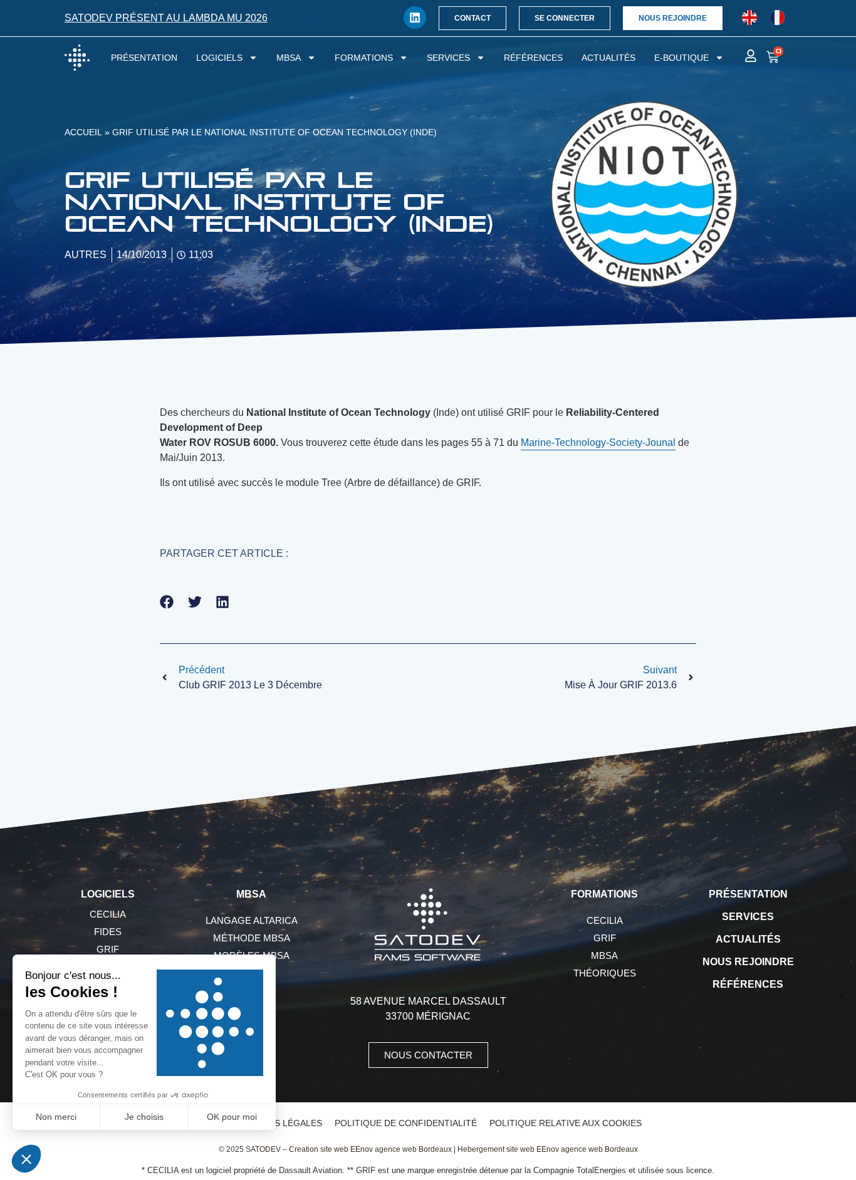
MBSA (288, 58)
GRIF (108, 949)
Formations (364, 58)
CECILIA (108, 914)
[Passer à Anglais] (749, 18)
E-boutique (681, 58)
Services (448, 58)
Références (533, 58)
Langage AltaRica (252, 920)
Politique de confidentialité (406, 1123)
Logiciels (219, 58)
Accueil (83, 132)
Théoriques (604, 973)
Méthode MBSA (251, 938)
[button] (167, 602)
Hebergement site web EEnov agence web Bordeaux (547, 1149)
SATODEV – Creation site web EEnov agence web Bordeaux (349, 1149)
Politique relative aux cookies (565, 1123)
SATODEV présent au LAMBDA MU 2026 (166, 18)
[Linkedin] (415, 17)
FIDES (108, 931)
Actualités (608, 58)
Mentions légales (278, 1123)
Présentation (144, 58)
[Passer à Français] (777, 18)
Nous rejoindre (748, 961)
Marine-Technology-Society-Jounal (598, 442)
